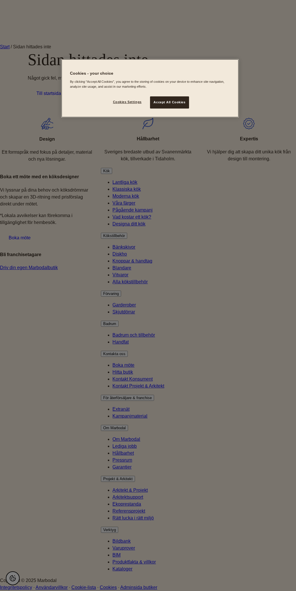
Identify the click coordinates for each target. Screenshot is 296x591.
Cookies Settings (127, 102)
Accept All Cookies (169, 102)
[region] (150, 88)
